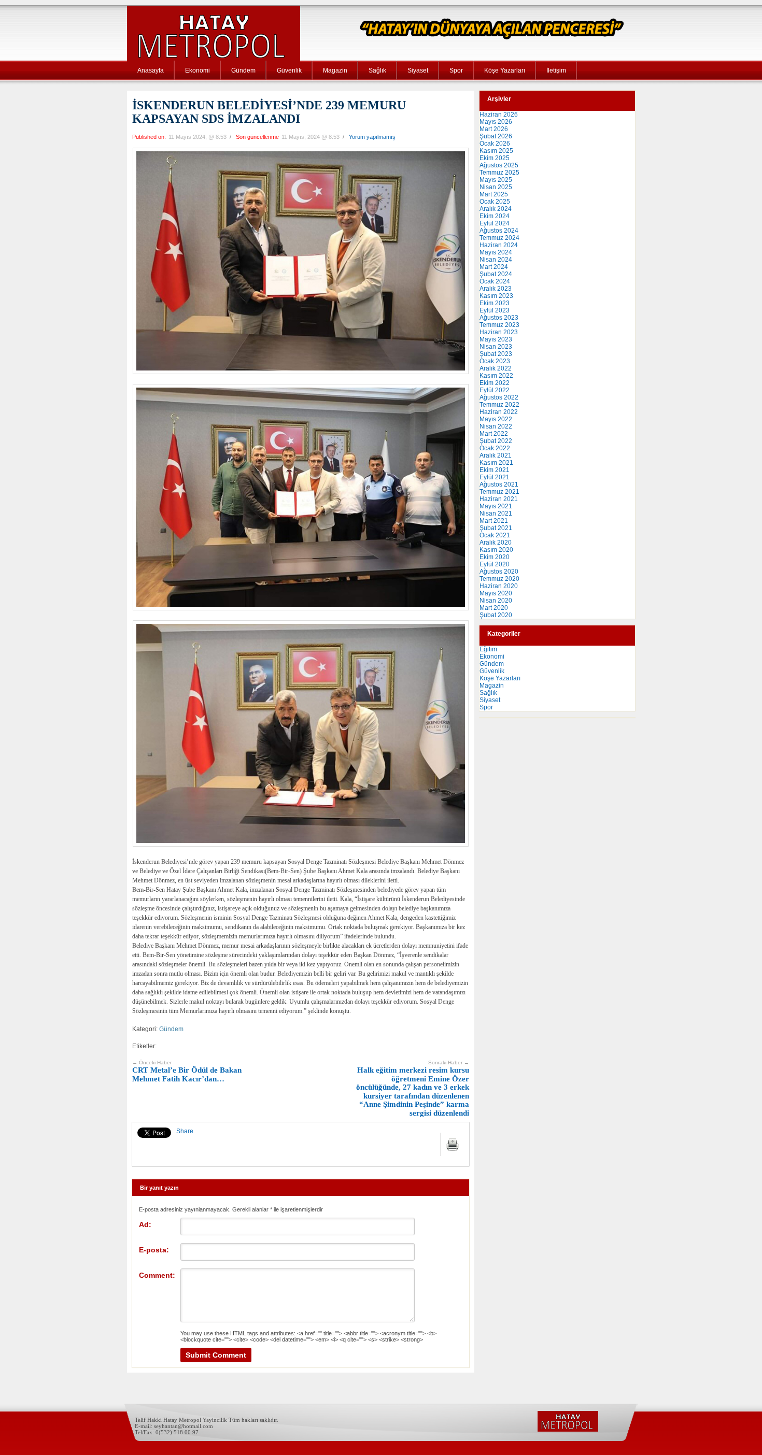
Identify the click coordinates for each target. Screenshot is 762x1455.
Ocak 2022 (494, 448)
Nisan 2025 (495, 187)
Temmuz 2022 (499, 404)
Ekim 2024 (494, 216)
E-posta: (154, 1250)
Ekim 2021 (494, 470)
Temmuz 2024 (499, 237)
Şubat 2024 (495, 274)
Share (184, 1131)
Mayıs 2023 (495, 339)
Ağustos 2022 (498, 397)
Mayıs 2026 (495, 121)
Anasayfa (150, 70)
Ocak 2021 (494, 535)
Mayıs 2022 (495, 419)
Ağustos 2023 (498, 317)
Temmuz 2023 (499, 325)
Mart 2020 (493, 607)
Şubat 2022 (495, 441)
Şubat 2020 (495, 615)
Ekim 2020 (494, 557)
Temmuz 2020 (499, 578)
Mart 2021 (493, 520)
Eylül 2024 (494, 223)
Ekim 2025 (494, 158)
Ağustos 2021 (498, 484)
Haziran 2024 (498, 245)
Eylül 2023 (494, 310)
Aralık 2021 (495, 455)
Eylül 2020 (494, 564)
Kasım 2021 (496, 462)
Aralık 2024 (495, 208)
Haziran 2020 (498, 586)
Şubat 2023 (495, 354)
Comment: (157, 1275)
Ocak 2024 (494, 281)
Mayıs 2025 (495, 179)
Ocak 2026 (494, 143)
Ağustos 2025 (498, 165)
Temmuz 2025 (499, 172)
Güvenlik (289, 70)
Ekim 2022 (494, 383)
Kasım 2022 (496, 375)
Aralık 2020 (495, 542)
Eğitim (488, 649)
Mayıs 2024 (495, 252)
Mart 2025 (493, 194)
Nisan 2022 (495, 426)
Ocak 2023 (494, 361)
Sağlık (377, 70)
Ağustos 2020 (498, 571)
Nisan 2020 (495, 600)
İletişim (556, 70)
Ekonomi (197, 70)
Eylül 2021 (494, 477)
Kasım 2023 (496, 295)
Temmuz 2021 (499, 491)
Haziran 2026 (498, 114)
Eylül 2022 (494, 390)
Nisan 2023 (495, 346)
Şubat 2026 (495, 136)
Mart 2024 (493, 266)
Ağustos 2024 (498, 230)
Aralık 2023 (495, 288)
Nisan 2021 (495, 513)
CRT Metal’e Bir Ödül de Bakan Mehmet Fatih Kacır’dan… (187, 1071)
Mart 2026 (493, 129)
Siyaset (417, 70)
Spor (456, 70)
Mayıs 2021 (495, 506)
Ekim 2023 (494, 303)
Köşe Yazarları (504, 70)
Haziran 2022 (498, 412)
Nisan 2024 (495, 259)
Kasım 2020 (496, 549)
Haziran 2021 (498, 499)
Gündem (243, 70)
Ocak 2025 (494, 201)
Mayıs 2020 (495, 593)
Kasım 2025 (496, 150)
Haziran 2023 (498, 332)
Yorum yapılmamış (372, 137)
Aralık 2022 (495, 368)
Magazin (335, 70)
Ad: (145, 1224)
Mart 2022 (493, 433)
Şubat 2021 (495, 528)
